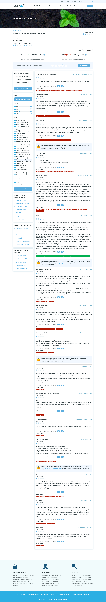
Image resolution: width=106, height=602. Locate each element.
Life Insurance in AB (21, 255)
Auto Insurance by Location (62, 594)
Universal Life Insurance (22, 203)
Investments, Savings (22, 146)
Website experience (21, 174)
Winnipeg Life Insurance (22, 244)
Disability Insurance (21, 209)
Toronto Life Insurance (22, 238)
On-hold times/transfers (23, 154)
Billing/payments (21, 130)
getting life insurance (64, 263)
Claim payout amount (22, 137)
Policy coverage (21, 165)
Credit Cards (37, 5)
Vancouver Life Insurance (23, 241)
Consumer (19, 184)
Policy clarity (20, 163)
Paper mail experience (22, 158)
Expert (18, 182)
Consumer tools (64, 5)
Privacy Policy (86, 594)
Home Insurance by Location (47, 594)
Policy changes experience (23, 161)
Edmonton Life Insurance (22, 232)
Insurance (29, 5)
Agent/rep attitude (22, 120)
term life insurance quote (81, 359)
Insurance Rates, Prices (23, 145)
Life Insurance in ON (21, 262)
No (62, 86)
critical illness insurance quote (74, 147)
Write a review (84, 65)
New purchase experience (23, 152)
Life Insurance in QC (21, 265)
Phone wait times (21, 159)
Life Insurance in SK (21, 268)
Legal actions (20, 148)
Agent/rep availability (22, 122)
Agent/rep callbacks (22, 124)
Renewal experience (22, 173)
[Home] (19, 5)
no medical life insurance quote (53, 468)
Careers (68, 1)
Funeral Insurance (20, 219)
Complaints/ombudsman (23, 141)
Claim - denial (20, 135)
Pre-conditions (20, 167)
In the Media (80, 1)
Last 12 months (87, 50)
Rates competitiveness (22, 169)
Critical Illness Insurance (22, 213)
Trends (79, 50)
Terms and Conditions (76, 594)
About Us (62, 1)
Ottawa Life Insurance (22, 235)
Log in (90, 6)
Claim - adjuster (20, 133)
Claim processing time (22, 139)
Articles (74, 1)
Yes (58, 86)
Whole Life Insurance (21, 200)
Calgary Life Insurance (22, 228)
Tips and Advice (74, 5)
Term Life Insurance (21, 206)
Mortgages (45, 5)
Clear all (23, 189)
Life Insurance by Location (32, 594)
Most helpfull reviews (23, 99)
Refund (18, 171)
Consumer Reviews (54, 5)
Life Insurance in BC (21, 259)
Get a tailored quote (23, 88)
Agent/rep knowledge (22, 126)
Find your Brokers (20, 594)
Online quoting (20, 156)
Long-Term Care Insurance (23, 216)
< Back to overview (17, 30)
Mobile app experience (22, 150)
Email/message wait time (23, 143)
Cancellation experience (22, 131)
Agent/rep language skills (23, 128)
